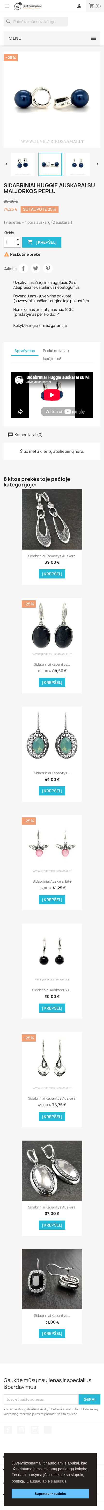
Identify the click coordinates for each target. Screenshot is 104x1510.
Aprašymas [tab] (25, 350)
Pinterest (48, 268)
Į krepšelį (41, 242)
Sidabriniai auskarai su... (52, 990)
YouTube (21, 1430)
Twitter (35, 268)
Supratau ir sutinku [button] (50, 1494)
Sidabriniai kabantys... (52, 664)
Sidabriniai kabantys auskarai (52, 556)
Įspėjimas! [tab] (52, 358)
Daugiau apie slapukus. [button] (47, 1481)
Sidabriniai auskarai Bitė (52, 881)
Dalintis (23, 268)
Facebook (8, 1430)
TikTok (48, 1430)
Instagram (34, 1430)
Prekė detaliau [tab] (56, 350)
